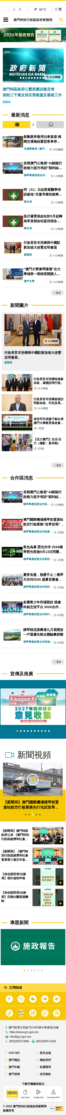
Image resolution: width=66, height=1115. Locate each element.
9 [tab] (45, 731)
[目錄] (5, 20)
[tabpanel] (33, 706)
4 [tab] (28, 731)
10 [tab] (49, 731)
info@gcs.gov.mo (20, 1036)
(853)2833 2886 (19, 1041)
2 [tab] (21, 731)
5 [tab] (31, 731)
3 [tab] (24, 731)
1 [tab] (17, 731)
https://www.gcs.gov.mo (24, 1032)
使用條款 (45, 1074)
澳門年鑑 (14, 1066)
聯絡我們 (45, 1059)
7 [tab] (38, 731)
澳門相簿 (14, 1074)
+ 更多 (57, 292)
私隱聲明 (45, 1066)
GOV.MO (14, 1052)
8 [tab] (42, 731)
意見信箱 (45, 1052)
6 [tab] (35, 731)
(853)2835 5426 (46, 1041)
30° (42, 9)
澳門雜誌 (14, 1059)
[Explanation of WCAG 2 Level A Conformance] (56, 1108)
